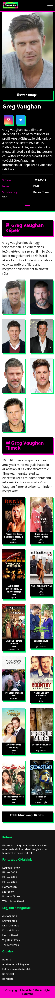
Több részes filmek (13, 901)
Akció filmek (9, 916)
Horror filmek (10, 935)
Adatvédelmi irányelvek (16, 964)
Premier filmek (11, 896)
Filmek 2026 (9, 882)
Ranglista (8, 978)
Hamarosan (9, 887)
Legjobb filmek (11, 867)
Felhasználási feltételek (16, 969)
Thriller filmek (10, 945)
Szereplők (8, 891)
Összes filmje (27, 95)
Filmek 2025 (9, 877)
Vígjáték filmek (11, 940)
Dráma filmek (10, 925)
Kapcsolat (8, 974)
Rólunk (6, 959)
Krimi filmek (9, 920)
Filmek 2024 (9, 872)
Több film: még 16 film (27, 815)
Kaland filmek (10, 930)
